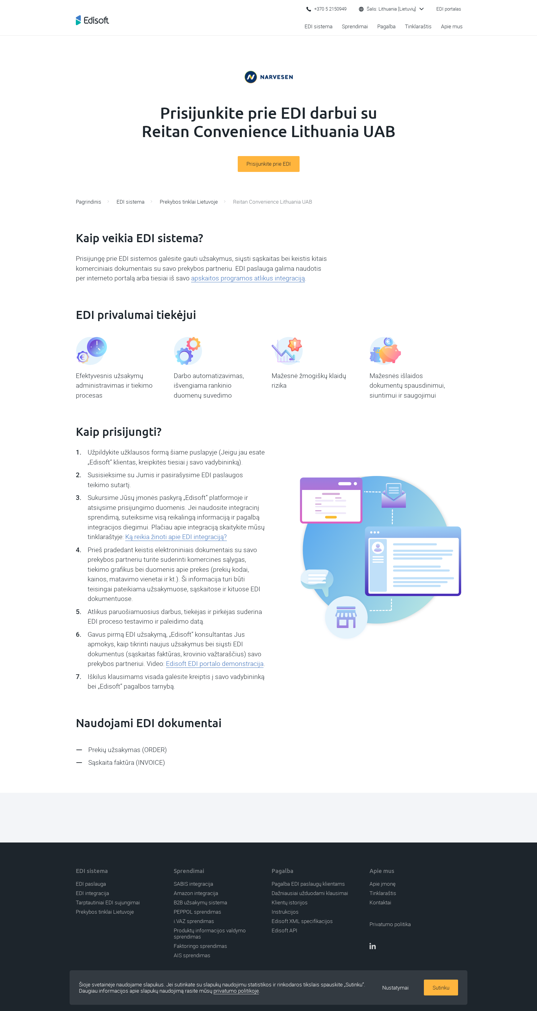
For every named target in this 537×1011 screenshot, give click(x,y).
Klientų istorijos (290, 902)
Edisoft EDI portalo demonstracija (215, 663)
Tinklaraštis (418, 26)
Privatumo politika (390, 924)
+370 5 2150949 (330, 9)
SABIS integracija (193, 884)
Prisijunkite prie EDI (268, 164)
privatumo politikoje (236, 991)
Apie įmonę (382, 884)
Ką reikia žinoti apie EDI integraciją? (176, 537)
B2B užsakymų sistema (200, 902)
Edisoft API (284, 930)
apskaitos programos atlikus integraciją (248, 278)
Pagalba (386, 26)
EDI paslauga (91, 884)
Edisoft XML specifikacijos (302, 921)
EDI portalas (448, 9)
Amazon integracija (196, 893)
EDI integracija (92, 893)
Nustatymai (395, 988)
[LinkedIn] (372, 946)
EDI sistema (319, 26)
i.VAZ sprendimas (194, 921)
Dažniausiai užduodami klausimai (310, 893)
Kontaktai (380, 902)
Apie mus (452, 26)
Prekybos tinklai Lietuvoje (189, 202)
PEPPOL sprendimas (197, 912)
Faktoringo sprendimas (200, 946)
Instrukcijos (285, 912)
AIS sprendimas (192, 955)
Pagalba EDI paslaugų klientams (308, 884)
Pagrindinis (88, 202)
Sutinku (441, 988)
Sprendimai (355, 26)
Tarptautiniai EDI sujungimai (108, 902)
